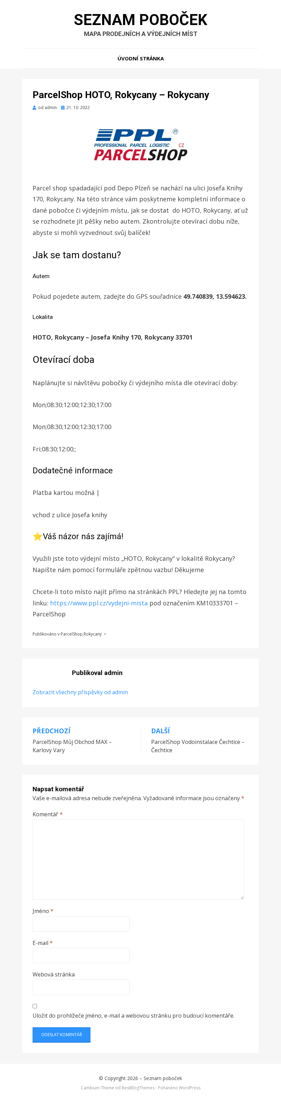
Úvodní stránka (141, 58)
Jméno (43, 911)
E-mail (43, 943)
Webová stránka (54, 974)
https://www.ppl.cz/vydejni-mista (99, 603)
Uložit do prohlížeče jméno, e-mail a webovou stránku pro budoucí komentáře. (133, 1015)
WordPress (189, 1088)
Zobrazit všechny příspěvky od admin (80, 692)
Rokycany (93, 634)
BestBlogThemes (138, 1088)
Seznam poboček (140, 20)
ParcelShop (72, 634)
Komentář (48, 814)
